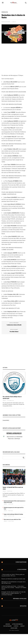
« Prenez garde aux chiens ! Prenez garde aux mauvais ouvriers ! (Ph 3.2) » (13, 575)
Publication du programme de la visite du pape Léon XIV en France (13, 508)
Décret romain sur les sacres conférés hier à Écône (12, 519)
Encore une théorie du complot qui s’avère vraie (13, 579)
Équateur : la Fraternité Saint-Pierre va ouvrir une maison (13, 488)
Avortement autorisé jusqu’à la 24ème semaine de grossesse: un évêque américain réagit (14, 501)
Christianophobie (21, 562)
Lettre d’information (17, 624)
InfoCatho (23, 606)
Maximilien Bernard (6, 21)
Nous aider (14, 628)
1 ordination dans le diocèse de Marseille (14, 325)
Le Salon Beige (21, 569)
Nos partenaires (7, 626)
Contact (22, 626)
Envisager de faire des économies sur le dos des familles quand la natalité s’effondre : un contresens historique (14, 593)
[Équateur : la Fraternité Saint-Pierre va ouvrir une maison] (14, 477)
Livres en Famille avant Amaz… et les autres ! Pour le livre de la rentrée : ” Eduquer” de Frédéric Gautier (14, 587)
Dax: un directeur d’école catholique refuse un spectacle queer (12, 397)
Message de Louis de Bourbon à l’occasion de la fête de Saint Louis (13, 582)
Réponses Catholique (19, 598)
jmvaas (4, 400)
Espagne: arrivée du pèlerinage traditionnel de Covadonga (13, 514)
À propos (16, 626)
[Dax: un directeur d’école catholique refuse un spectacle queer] (14, 383)
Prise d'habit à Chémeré (14, 331)
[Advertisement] (14, 59)
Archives (8, 624)
